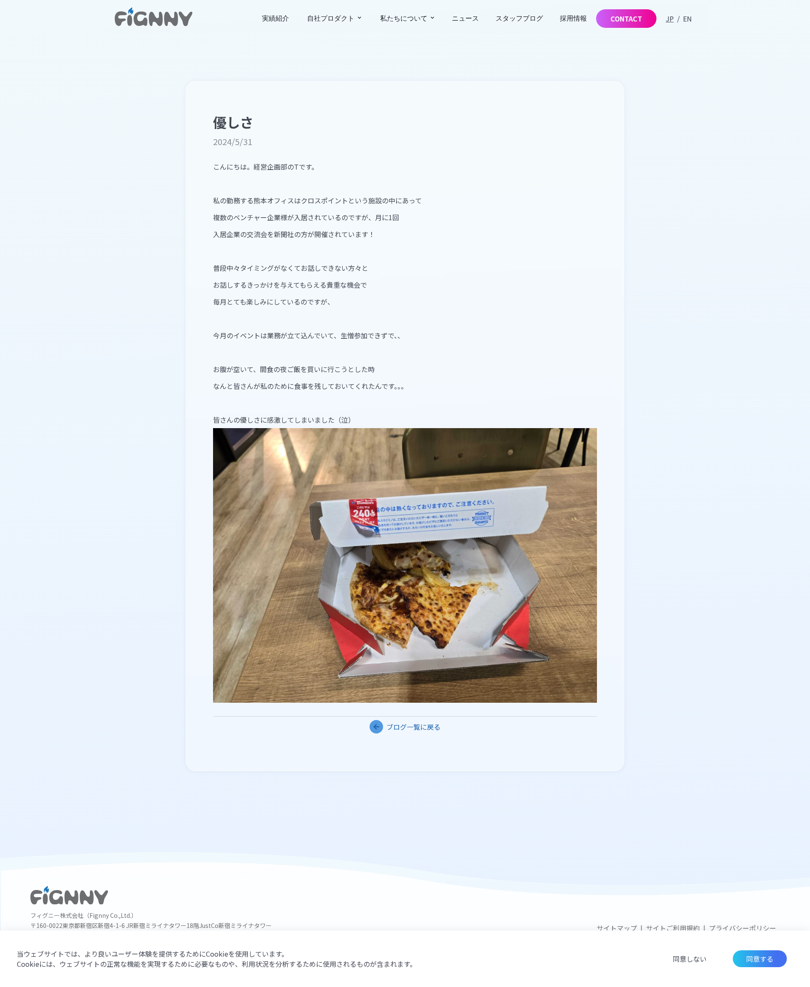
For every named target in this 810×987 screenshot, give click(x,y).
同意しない (690, 959)
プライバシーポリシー (742, 928)
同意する (759, 959)
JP (670, 18)
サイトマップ (617, 928)
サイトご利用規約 (673, 928)
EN (687, 18)
